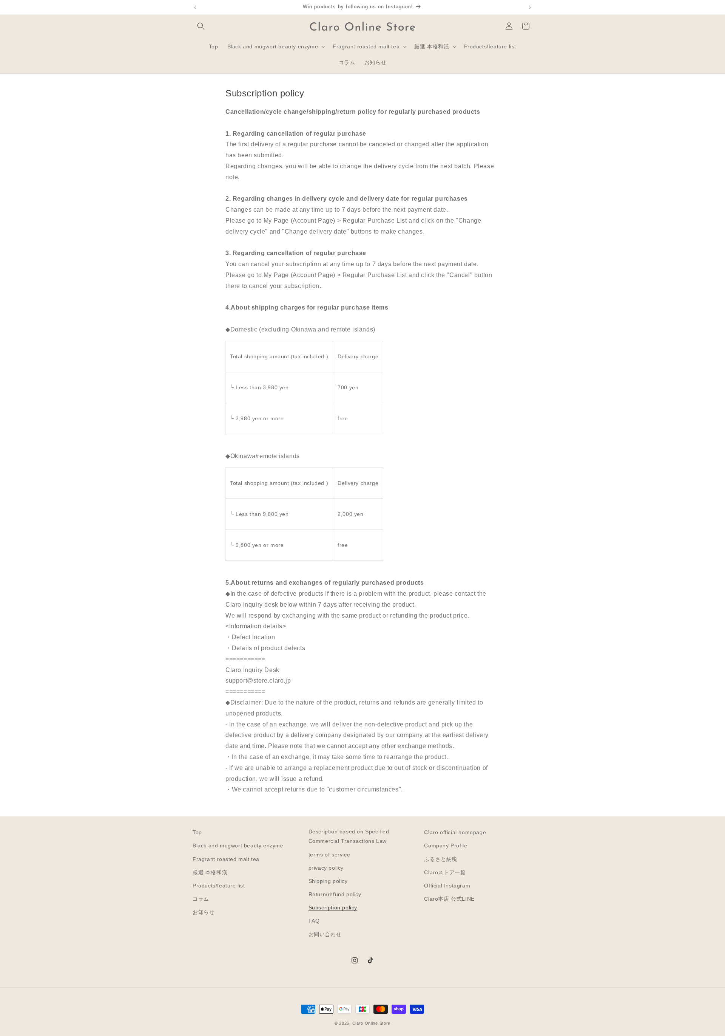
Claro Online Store (371, 1023)
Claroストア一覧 (445, 872)
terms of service (329, 855)
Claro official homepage (455, 832)
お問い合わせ (325, 934)
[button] (201, 26)
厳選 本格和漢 (210, 872)
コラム (201, 899)
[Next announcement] (529, 7)
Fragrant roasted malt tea (226, 859)
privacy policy (326, 868)
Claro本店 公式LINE (449, 899)
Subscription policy (333, 907)
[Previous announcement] (195, 7)
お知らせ (203, 912)
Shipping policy (328, 881)
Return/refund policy (335, 894)
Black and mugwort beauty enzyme (238, 845)
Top (197, 832)
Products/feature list (219, 886)
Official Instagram (447, 886)
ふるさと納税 (440, 859)
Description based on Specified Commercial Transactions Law (349, 836)
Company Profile (445, 845)
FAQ (314, 921)
